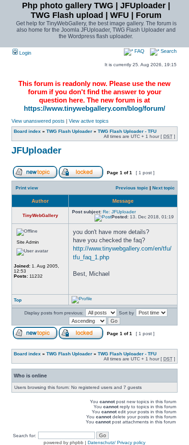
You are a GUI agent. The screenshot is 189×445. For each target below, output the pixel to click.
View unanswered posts (38, 121)
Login (24, 53)
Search (168, 51)
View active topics (89, 121)
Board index (27, 131)
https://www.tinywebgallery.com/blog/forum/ (94, 108)
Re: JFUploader (119, 211)
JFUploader (36, 150)
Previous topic (132, 187)
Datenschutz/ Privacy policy (116, 442)
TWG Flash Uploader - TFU (127, 131)
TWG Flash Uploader (69, 131)
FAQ (139, 51)
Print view (27, 187)
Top (18, 299)
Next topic (163, 187)
